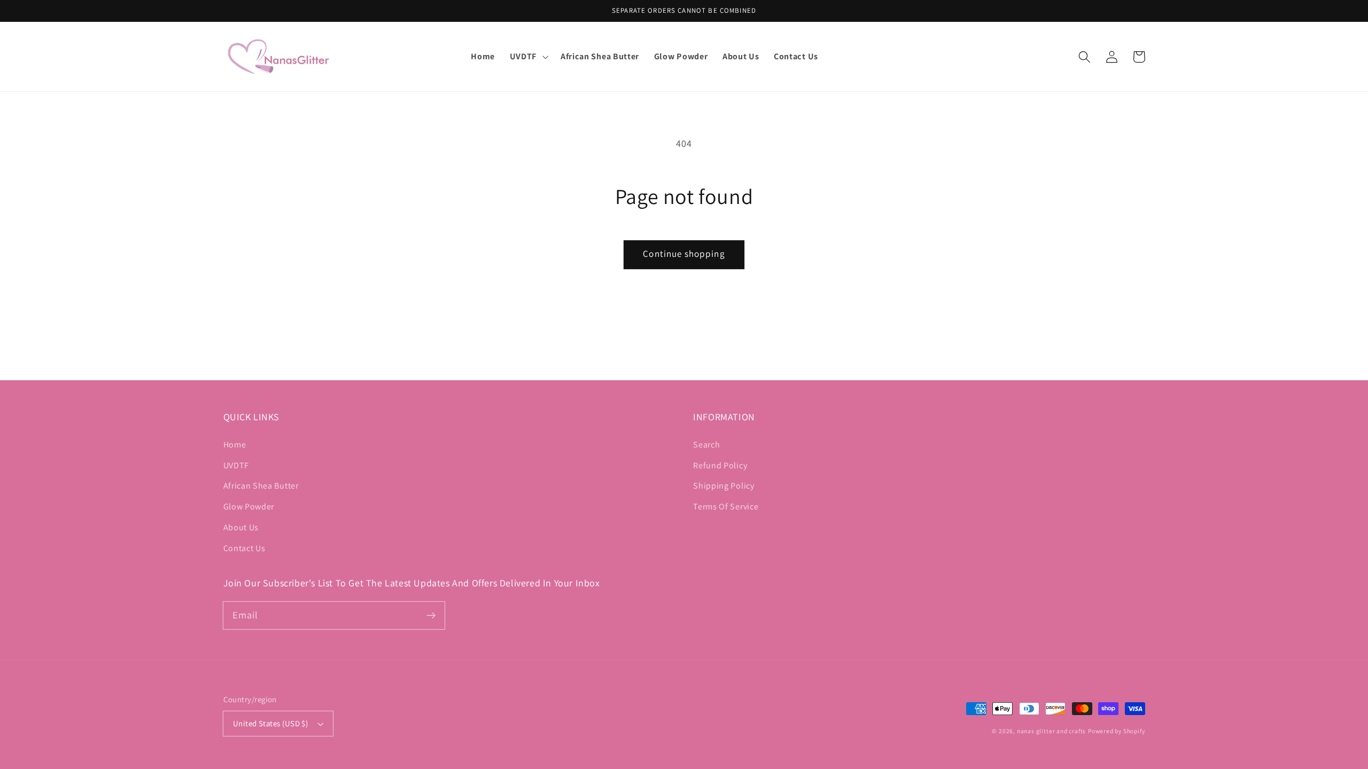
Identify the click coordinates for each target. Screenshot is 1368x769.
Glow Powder (249, 506)
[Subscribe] (431, 615)
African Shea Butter (261, 485)
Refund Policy (720, 465)
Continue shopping (684, 253)
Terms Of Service (725, 506)
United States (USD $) (270, 723)
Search (706, 444)
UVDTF (236, 465)
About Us (241, 527)
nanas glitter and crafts (1051, 731)
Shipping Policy (723, 485)
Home (234, 444)
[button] (527, 56)
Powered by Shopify (1116, 731)
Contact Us (244, 548)
